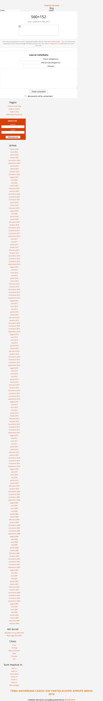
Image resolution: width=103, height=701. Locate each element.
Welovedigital (14, 685)
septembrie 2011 (14, 433)
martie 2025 (14, 158)
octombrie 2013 (14, 362)
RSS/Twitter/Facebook (14, 114)
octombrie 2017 (14, 233)
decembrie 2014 (14, 323)
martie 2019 (14, 205)
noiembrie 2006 (14, 595)
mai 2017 (14, 242)
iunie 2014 (14, 340)
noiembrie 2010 (14, 461)
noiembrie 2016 (14, 259)
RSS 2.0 (31, 44)
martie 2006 (14, 618)
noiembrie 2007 (14, 562)
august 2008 (14, 536)
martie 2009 (14, 517)
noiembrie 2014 (14, 326)
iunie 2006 (14, 609)
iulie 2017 (14, 239)
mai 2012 (14, 410)
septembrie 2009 (14, 500)
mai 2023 (14, 183)
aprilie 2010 (14, 480)
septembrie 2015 (14, 298)
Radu (14, 653)
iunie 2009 (14, 508)
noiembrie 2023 (14, 174)
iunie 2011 (14, 441)
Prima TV (14, 677)
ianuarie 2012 (14, 421)
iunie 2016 (14, 273)
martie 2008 (14, 550)
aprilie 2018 (14, 216)
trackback (63, 44)
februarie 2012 (14, 419)
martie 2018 (14, 219)
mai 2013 (14, 376)
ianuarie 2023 (14, 191)
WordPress (70, 699)
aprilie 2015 (14, 312)
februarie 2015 (14, 317)
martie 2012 (14, 416)
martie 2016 (14, 281)
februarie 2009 (14, 520)
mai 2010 (14, 477)
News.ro (14, 671)
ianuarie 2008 (14, 556)
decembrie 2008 (14, 525)
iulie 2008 (14, 539)
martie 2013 (14, 382)
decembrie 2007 (14, 559)
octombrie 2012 (14, 396)
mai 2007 (14, 579)
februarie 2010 (14, 486)
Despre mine (14, 112)
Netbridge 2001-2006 (14, 636)
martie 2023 (14, 186)
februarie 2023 (14, 188)
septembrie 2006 (14, 601)
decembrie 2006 (14, 593)
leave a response (51, 44)
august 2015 (14, 301)
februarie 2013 (14, 385)
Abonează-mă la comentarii (40, 96)
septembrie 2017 (14, 236)
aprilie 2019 (14, 202)
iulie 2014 (14, 337)
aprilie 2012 (14, 413)
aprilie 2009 (14, 514)
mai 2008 (14, 545)
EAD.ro (14, 668)
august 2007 (14, 570)
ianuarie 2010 (14, 489)
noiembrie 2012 (14, 393)
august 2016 (14, 267)
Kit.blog (14, 648)
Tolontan (14, 656)
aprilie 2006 (14, 615)
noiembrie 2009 (14, 494)
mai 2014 (14, 343)
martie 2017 (14, 247)
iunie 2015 (14, 306)
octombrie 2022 (14, 200)
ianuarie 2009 (14, 522)
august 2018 (14, 211)
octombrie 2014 (14, 329)
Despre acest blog (14, 106)
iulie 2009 (14, 506)
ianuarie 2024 (14, 172)
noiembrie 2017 (14, 230)
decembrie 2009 (14, 491)
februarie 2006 (14, 621)
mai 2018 (14, 214)
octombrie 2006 (14, 598)
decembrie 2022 (14, 194)
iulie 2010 (14, 472)
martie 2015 (14, 315)
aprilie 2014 (14, 346)
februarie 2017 (14, 250)
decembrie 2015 (14, 289)
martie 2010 (14, 483)
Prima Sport (14, 674)
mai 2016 (14, 275)
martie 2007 (14, 584)
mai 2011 (14, 444)
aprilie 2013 (14, 379)
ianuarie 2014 (14, 354)
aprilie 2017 (14, 245)
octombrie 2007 (14, 564)
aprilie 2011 (14, 447)
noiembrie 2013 (14, 360)
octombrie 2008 (14, 531)
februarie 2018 (14, 222)
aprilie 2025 (14, 155)
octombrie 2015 (14, 295)
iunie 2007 (14, 576)
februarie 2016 (14, 284)
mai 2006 (14, 612)
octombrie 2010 (14, 463)
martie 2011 (14, 449)
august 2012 (14, 402)
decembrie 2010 (14, 458)
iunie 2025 (14, 152)
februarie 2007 (14, 587)
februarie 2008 (14, 553)
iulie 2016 (14, 270)
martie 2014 (14, 348)
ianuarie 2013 (14, 388)
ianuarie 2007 (14, 590)
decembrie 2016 (14, 256)
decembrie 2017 (14, 228)
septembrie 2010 (14, 466)
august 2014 (14, 334)
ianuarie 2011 (14, 455)
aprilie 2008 (14, 548)
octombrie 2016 (14, 261)
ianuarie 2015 (14, 320)
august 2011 (14, 435)
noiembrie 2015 (14, 292)
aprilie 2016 (14, 278)
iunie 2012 (14, 407)
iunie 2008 (14, 542)
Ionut (14, 645)
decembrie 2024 (14, 160)
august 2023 (14, 177)
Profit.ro (14, 680)
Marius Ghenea (14, 651)
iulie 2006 (14, 607)
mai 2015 (14, 309)
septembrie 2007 (14, 567)
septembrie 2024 (14, 163)
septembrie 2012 (14, 399)
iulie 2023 (14, 180)
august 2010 (14, 469)
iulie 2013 (14, 371)
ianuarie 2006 (14, 623)
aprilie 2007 (14, 581)
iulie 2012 (14, 404)
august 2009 (14, 503)
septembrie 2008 (14, 534)
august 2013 (14, 368)
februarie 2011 (14, 452)
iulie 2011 (14, 438)
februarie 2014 (14, 351)
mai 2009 (14, 511)
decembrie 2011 (14, 424)
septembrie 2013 (14, 365)
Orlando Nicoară (51, 5)
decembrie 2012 (14, 390)
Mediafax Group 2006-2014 (14, 633)
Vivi (14, 659)
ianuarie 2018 (14, 225)
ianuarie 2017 (14, 253)
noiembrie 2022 (14, 197)
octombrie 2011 (14, 430)
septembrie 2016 (14, 264)
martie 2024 (14, 169)
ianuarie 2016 (14, 287)
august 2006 (14, 604)
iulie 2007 (14, 573)
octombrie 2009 (14, 497)
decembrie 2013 (14, 357)
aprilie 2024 (14, 166)
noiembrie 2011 (14, 427)
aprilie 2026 (14, 149)
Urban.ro (14, 682)
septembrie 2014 (14, 332)
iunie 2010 (14, 475)
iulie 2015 (14, 303)
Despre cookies (14, 109)
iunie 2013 (14, 374)
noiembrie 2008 (14, 528)
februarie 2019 (14, 208)
